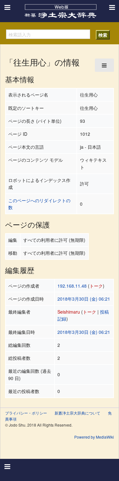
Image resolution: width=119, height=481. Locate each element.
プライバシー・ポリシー (26, 412)
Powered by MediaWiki (94, 437)
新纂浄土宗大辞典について (77, 412)
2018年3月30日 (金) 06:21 (83, 299)
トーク (96, 286)
